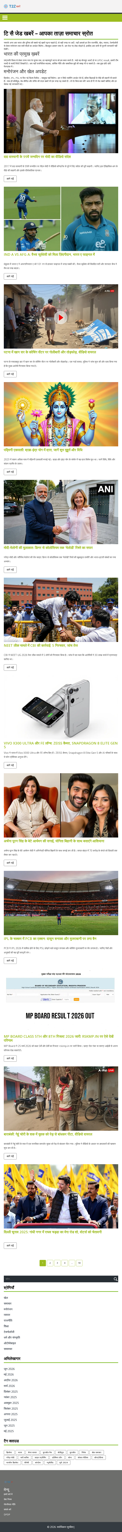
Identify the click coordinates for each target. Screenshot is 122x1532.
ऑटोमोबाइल (10, 1343)
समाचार (7, 1303)
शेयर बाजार (32, 1452)
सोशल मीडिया (83, 1457)
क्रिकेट (9, 1452)
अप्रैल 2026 (11, 1380)
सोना (70, 1457)
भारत (20, 1452)
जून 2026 (9, 1369)
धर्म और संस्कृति (12, 1337)
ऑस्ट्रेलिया (98, 1457)
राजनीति (8, 1320)
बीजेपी (26, 1462)
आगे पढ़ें (10, 178)
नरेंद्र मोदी (10, 1457)
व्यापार (7, 1315)
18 (79, 1262)
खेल (6, 1298)
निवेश (84, 1452)
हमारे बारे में (8, 1494)
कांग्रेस (38, 1462)
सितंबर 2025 (11, 1408)
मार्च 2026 (9, 1386)
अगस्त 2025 (10, 1414)
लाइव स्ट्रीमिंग (40, 1457)
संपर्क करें (7, 1509)
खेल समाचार (96, 1452)
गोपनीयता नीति (9, 1504)
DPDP (7, 1514)
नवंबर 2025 (10, 1397)
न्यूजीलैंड (50, 1462)
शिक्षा (6, 1326)
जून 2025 (9, 1425)
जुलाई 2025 (10, 1420)
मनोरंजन (8, 1309)
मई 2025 (9, 1431)
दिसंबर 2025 (11, 1391)
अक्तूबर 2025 (11, 1403)
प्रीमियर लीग (57, 1457)
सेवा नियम (8, 1499)
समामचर (8, 1349)
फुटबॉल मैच (47, 1452)
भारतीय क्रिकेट (12, 1462)
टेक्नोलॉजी (9, 1332)
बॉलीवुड (61, 1452)
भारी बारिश (24, 1457)
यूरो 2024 (63, 1462)
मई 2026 (9, 1374)
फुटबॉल (73, 1452)
